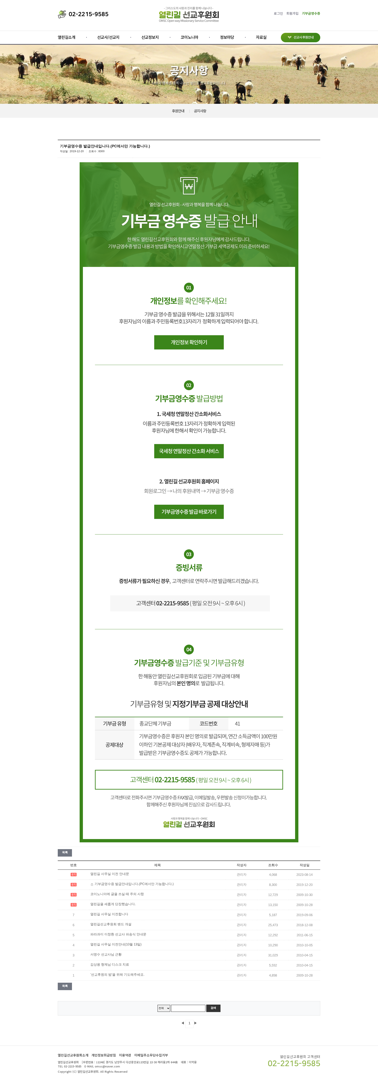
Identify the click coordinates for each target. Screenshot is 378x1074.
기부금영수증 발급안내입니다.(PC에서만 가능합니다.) (134, 884)
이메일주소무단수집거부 (151, 1055)
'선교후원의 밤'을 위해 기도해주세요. (117, 974)
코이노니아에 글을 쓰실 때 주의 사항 (117, 894)
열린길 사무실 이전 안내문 (109, 874)
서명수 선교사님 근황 (106, 954)
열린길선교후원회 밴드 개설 (110, 924)
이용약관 (125, 1055)
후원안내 (178, 110)
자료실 (261, 37)
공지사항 (200, 110)
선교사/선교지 (108, 37)
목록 (65, 852)
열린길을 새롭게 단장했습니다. (113, 904)
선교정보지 (150, 37)
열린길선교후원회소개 (73, 1055)
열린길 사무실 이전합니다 (109, 914)
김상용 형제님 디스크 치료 (109, 964)
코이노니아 (189, 37)
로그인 (278, 13)
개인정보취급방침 (103, 1055)
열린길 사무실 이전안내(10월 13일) (116, 944)
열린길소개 (66, 37)
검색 (213, 1007)
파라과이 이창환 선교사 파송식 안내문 (118, 934)
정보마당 (227, 37)
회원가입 (292, 13)
